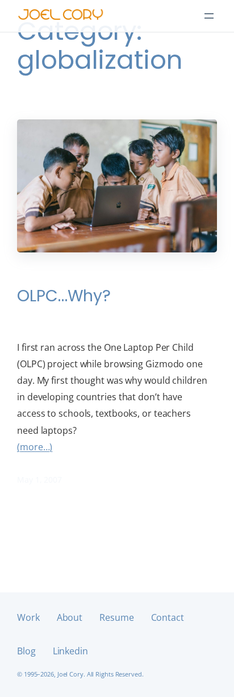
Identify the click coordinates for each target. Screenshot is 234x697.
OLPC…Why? (64, 295)
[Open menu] (209, 16)
